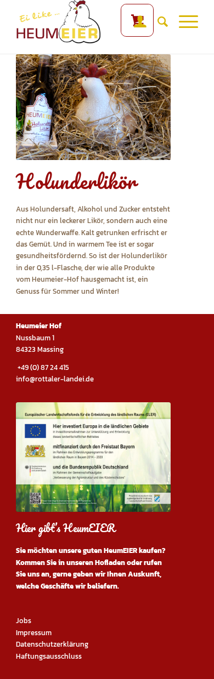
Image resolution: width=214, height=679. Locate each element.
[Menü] (183, 22)
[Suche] (157, 22)
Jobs (23, 620)
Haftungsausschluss (49, 656)
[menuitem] (135, 22)
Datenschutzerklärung (52, 644)
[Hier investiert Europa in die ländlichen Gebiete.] (93, 457)
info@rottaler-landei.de (55, 379)
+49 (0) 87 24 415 (42, 367)
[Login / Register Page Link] (135, 22)
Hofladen (110, 562)
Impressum (34, 632)
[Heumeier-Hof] (88, 22)
